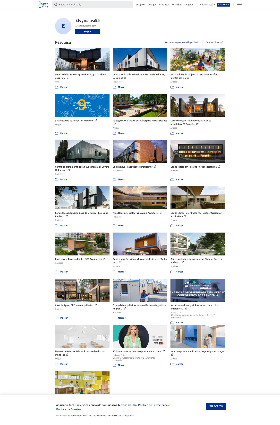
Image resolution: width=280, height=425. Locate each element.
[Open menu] (239, 4)
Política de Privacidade (153, 405)
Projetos (141, 4)
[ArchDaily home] (43, 4)
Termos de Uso (127, 405)
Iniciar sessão (207, 4)
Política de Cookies (68, 409)
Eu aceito (216, 406)
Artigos (152, 4)
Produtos (164, 4)
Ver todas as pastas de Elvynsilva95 (182, 42)
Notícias (176, 4)
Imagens (188, 4)
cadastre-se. (128, 415)
